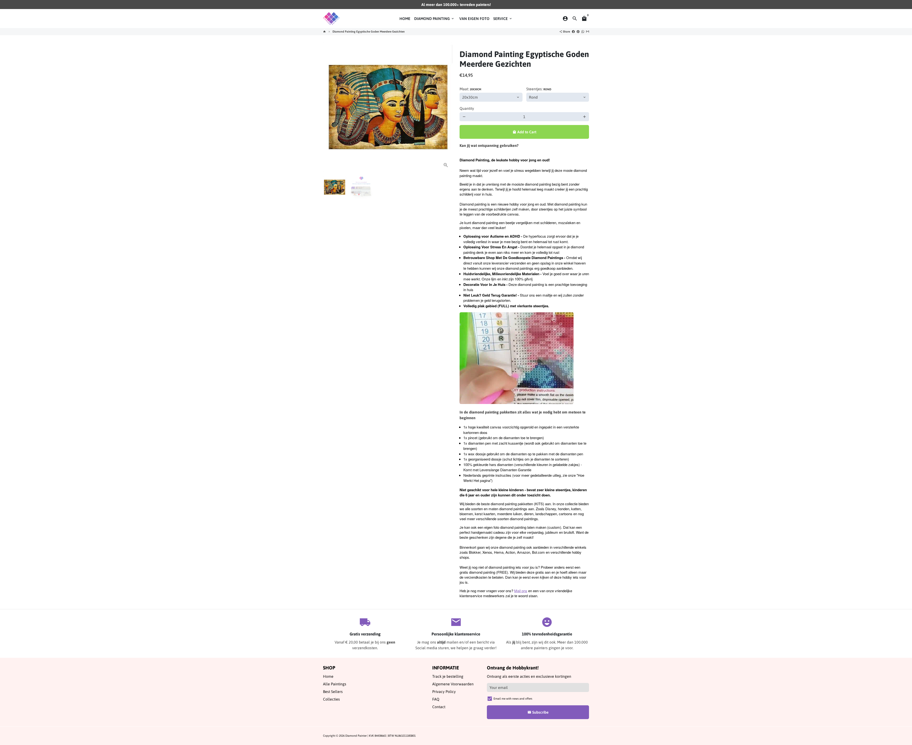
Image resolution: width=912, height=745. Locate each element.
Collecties (331, 699)
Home (328, 676)
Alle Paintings (334, 684)
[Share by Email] (587, 31)
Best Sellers (333, 691)
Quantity (467, 108)
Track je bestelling (447, 676)
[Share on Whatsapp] (582, 31)
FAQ (435, 699)
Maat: (470, 89)
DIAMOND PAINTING (434, 18)
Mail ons (520, 590)
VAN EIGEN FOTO (474, 18)
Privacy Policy (444, 691)
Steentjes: (538, 89)
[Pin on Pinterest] (578, 31)
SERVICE (503, 18)
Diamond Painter (356, 735)
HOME (404, 18)
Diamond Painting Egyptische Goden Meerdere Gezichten (368, 31)
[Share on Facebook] (573, 31)
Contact (438, 707)
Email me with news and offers (513, 698)
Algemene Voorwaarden (453, 684)
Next (446, 107)
